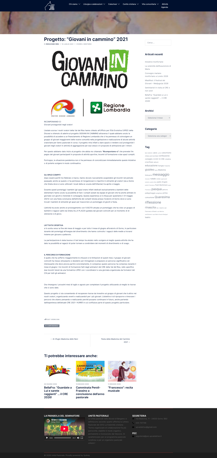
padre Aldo (153, 182)
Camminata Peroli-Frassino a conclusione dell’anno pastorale (90, 392)
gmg (156, 170)
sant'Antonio (148, 214)
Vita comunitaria (149, 4)
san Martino (160, 211)
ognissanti (164, 179)
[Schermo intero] (82, 438)
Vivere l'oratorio (84, 44)
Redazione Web (52, 44)
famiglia (161, 166)
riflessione (153, 202)
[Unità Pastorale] (49, 5)
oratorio (147, 182)
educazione (151, 165)
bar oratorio (148, 153)
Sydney (87, 455)
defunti (156, 162)
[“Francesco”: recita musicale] (122, 371)
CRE (162, 159)
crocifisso (149, 162)
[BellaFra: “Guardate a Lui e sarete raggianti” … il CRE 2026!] (58, 371)
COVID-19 (156, 159)
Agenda (164, 7)
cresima (168, 159)
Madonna (162, 170)
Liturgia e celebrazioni (92, 4)
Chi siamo (73, 4)
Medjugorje (148, 175)
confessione (164, 156)
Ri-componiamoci (51, 326)
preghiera (159, 193)
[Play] (47, 438)
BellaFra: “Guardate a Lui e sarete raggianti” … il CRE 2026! (58, 392)
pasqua (156, 189)
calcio (155, 153)
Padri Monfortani (161, 185)
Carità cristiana (129, 4)
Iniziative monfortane (154, 62)
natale (153, 179)
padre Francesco (150, 185)
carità (159, 153)
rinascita (150, 207)
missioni (147, 179)
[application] (64, 428)
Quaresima (162, 197)
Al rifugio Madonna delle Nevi (65, 339)
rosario (161, 208)
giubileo (149, 169)
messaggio (161, 174)
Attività (165, 4)
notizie (158, 179)
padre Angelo (162, 182)
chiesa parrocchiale (151, 156)
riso (157, 208)
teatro (147, 217)
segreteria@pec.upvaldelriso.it (149, 436)
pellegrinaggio (150, 193)
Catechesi (112, 4)
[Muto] (78, 438)
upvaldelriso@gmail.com (146, 427)
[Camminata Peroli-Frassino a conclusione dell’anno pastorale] (90, 371)
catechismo (166, 153)
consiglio (148, 159)
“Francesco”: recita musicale (120, 389)
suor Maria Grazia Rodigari (160, 214)
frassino (167, 166)
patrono (165, 189)
